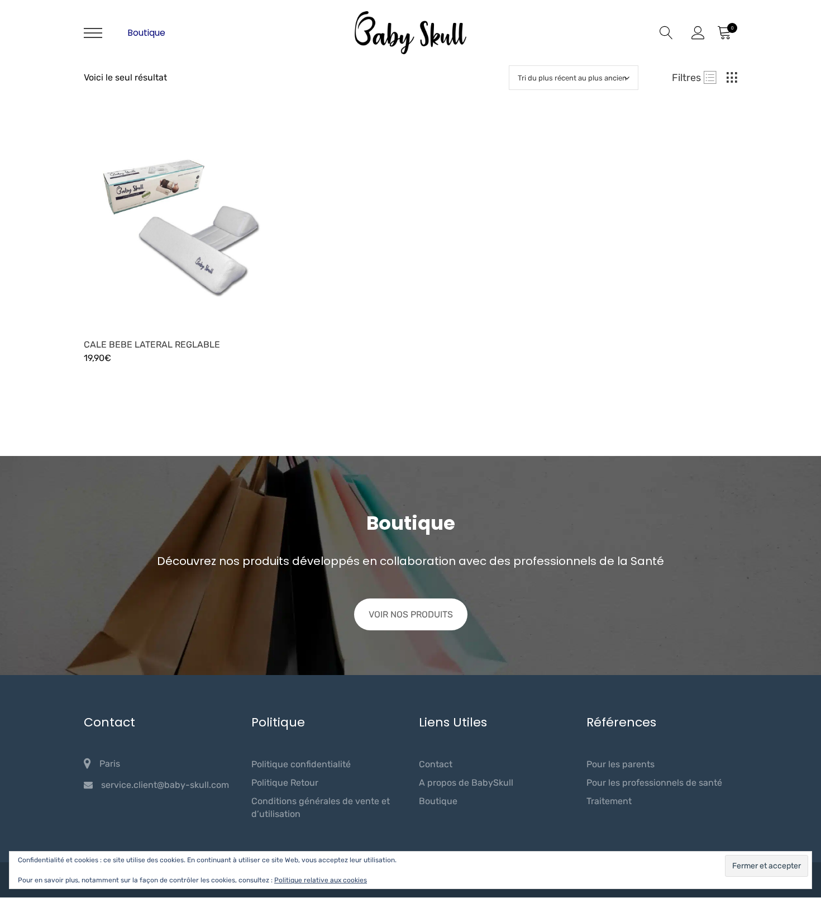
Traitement (609, 801)
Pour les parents (620, 764)
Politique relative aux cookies (320, 880)
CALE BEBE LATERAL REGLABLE (152, 344)
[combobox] (573, 78)
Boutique (146, 32)
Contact (435, 764)
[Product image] (187, 221)
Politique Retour (284, 782)
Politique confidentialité (301, 764)
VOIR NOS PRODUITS (411, 614)
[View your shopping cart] (724, 33)
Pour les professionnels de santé (654, 782)
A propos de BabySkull (466, 782)
